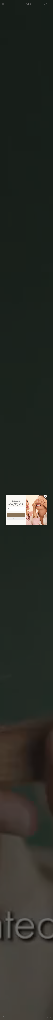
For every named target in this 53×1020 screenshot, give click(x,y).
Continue (16, 515)
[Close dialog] (45, 496)
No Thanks (16, 518)
